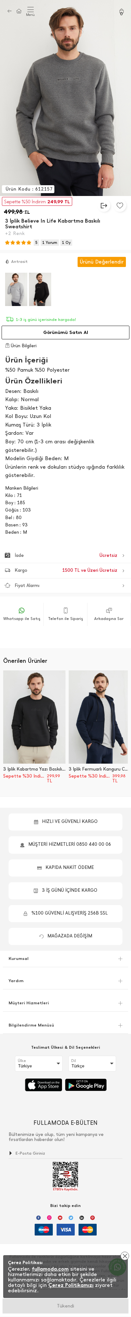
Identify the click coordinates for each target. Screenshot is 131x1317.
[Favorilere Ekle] (120, 205)
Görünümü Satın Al (65, 332)
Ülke (22, 1061)
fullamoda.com (50, 1269)
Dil (73, 1061)
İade (66, 555)
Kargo (66, 570)
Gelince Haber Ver (65, 1306)
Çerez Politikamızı (70, 1285)
